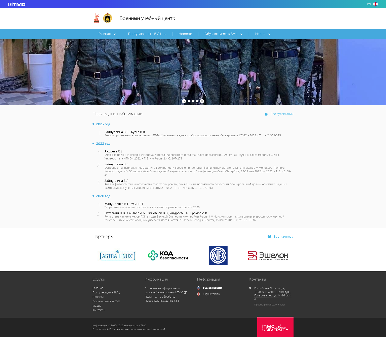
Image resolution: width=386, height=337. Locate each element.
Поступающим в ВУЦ (106, 292)
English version (211, 294)
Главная (97, 288)
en (369, 4)
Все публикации (282, 114)
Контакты (98, 310)
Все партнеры (283, 237)
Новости (98, 297)
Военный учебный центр (147, 18)
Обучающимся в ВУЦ (106, 301)
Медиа (96, 305)
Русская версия (212, 288)
